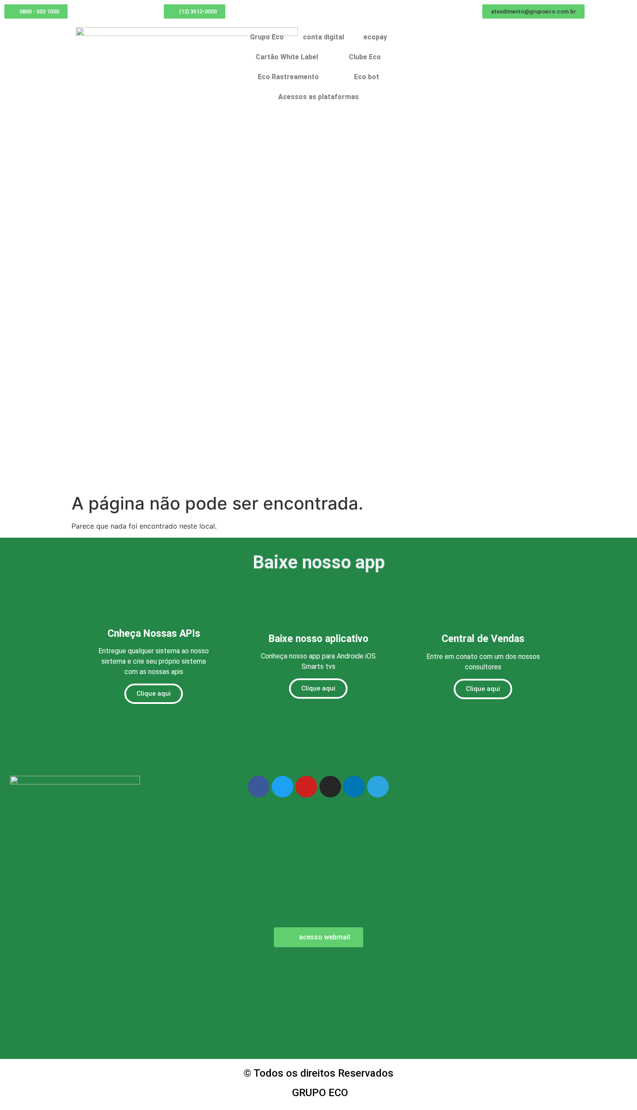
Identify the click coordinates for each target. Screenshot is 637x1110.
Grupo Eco (267, 37)
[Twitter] (282, 786)
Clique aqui (153, 693)
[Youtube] (306, 786)
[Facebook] (259, 786)
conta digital (323, 37)
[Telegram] (378, 786)
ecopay (375, 37)
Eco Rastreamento (288, 77)
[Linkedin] (354, 786)
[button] (533, 11)
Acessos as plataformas (318, 97)
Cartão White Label (287, 57)
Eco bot (366, 77)
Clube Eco (365, 57)
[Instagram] (330, 786)
